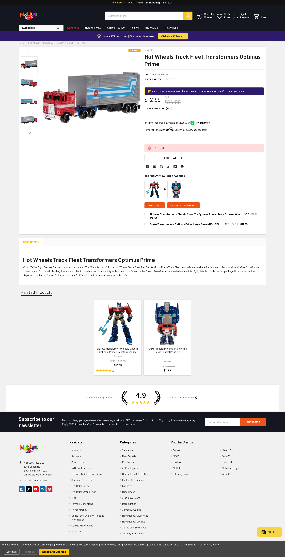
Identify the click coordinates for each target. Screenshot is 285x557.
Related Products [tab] (36, 292)
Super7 (226, 456)
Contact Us (77, 462)
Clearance (72, 27)
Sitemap (76, 531)
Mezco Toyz (228, 450)
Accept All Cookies (54, 552)
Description (31, 242)
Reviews (76, 456)
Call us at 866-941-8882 (36, 480)
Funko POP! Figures (133, 479)
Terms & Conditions (82, 503)
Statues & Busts (131, 497)
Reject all (29, 552)
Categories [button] (28, 28)
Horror (135, 27)
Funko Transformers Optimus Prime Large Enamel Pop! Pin (184, 224)
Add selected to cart (183, 205)
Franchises (171, 27)
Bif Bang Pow (180, 473)
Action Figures (116, 27)
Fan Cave (127, 485)
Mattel (176, 468)
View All (226, 473)
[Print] (161, 167)
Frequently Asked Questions (86, 473)
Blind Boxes (128, 491)
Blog (73, 497)
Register (245, 17)
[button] (174, 158)
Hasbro (177, 462)
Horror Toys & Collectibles (136, 473)
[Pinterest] (182, 167)
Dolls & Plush (129, 503)
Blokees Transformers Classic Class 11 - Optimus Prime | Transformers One (194, 214)
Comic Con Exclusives (134, 527)
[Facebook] (147, 167)
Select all (155, 205)
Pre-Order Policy (80, 485)
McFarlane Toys (230, 468)
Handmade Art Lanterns (135, 515)
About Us (76, 450)
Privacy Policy (79, 509)
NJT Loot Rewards (81, 468)
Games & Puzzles (131, 509)
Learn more (238, 91)
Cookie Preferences (82, 525)
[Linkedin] (175, 167)
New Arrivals (93, 27)
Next (29, 133)
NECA (176, 456)
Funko (176, 450)
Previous (29, 51)
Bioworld (227, 462)
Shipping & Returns (82, 479)
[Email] (154, 167)
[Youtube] (36, 489)
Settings (11, 552)
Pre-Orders (151, 27)
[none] (92, 98)
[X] (168, 167)
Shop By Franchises (133, 533)
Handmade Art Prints (133, 521)
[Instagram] (43, 489)
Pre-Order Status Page (83, 491)
